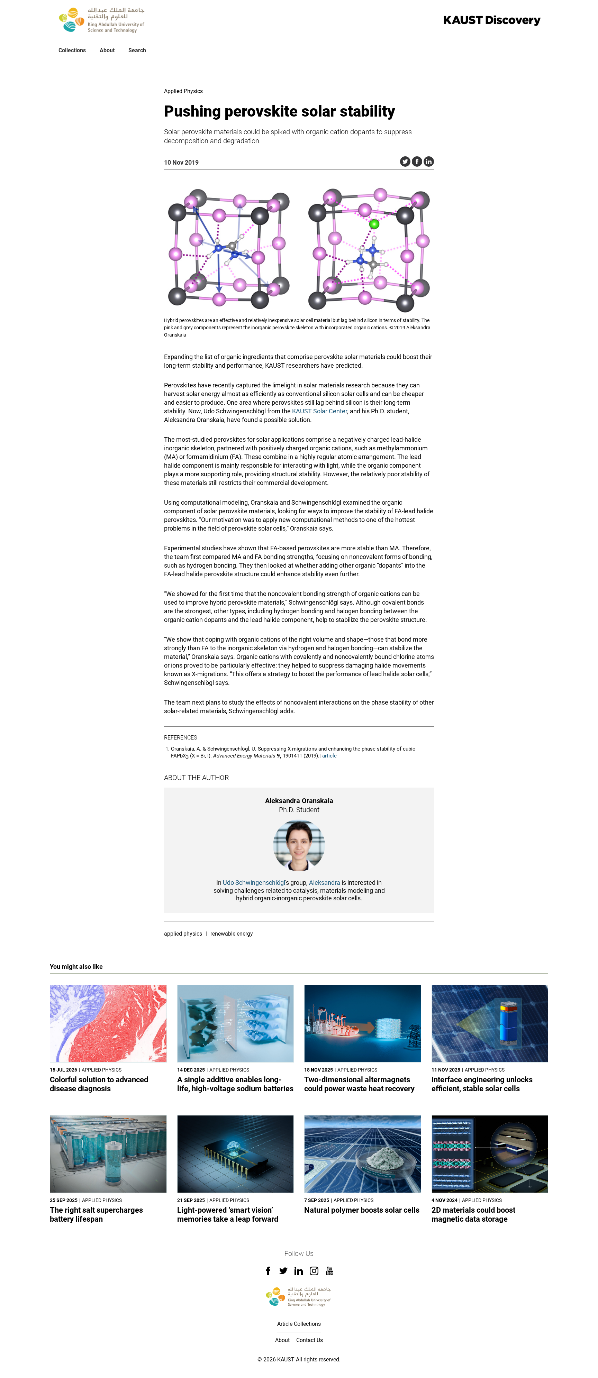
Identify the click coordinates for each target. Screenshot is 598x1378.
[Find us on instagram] (314, 1273)
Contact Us (309, 1340)
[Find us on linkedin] (299, 1273)
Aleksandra (324, 882)
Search (137, 50)
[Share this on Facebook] (417, 161)
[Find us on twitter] (283, 1273)
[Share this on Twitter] (405, 161)
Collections (72, 50)
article (329, 756)
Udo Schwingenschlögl (254, 882)
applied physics (183, 933)
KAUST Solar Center (319, 411)
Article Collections (299, 1324)
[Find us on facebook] (268, 1273)
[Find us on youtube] (329, 1273)
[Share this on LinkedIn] (429, 161)
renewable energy (231, 933)
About (107, 50)
